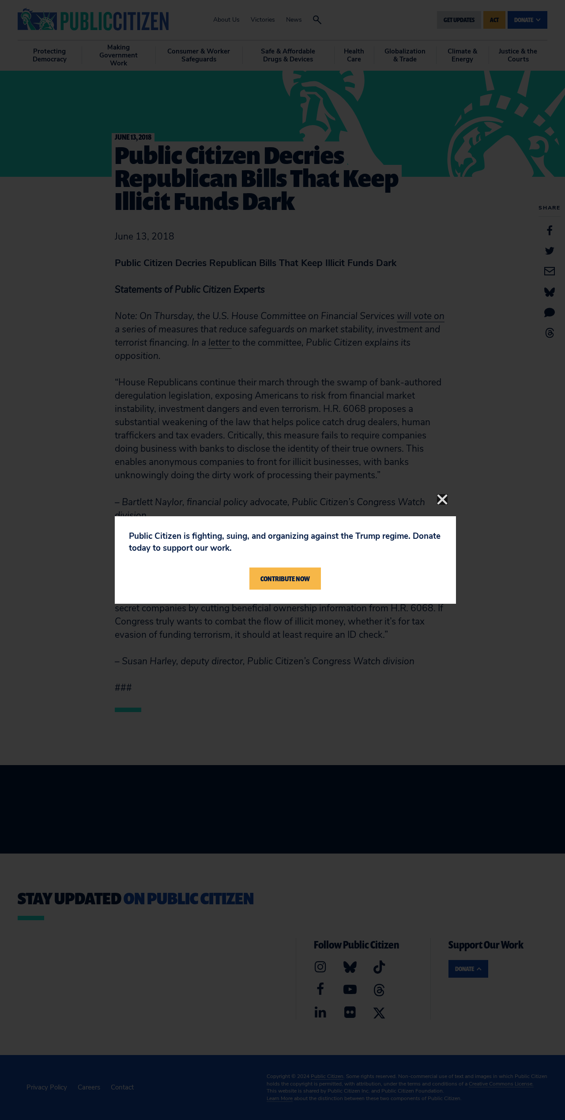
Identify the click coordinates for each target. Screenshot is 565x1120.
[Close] (442, 499)
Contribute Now (285, 578)
